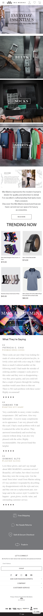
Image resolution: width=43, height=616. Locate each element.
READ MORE (21, 217)
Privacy (12, 596)
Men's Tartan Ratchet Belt (29, 257)
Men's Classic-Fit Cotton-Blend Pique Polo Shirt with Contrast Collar (32, 294)
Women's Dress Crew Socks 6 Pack (10, 293)
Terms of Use (18, 596)
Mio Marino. (30, 596)
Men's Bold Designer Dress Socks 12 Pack (10, 258)
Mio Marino (16, 2)
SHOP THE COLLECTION (21, 327)
